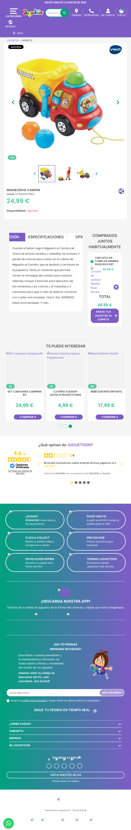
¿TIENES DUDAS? (20, 724)
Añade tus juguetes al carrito (106, 315)
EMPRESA (15, 738)
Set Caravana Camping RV (25, 393)
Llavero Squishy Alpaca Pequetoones (65, 393)
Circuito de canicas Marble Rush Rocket (107, 261)
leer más (49, 465)
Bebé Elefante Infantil (106, 392)
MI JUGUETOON (19, 745)
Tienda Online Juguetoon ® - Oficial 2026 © (65, 810)
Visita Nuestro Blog (65, 775)
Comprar (28, 417)
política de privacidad (34, 700)
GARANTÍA (16, 731)
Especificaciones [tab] (46, 237)
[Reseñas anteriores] (38, 464)
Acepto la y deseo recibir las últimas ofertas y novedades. (55, 700)
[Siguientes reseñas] (121, 464)
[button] (121, 191)
